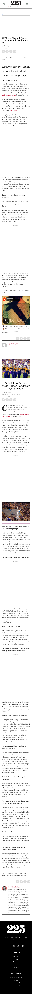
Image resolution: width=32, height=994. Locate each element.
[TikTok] (18, 946)
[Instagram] (13, 946)
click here (13, 110)
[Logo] (16, 3)
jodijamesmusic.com (9, 95)
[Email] (14, 51)
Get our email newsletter (16, 7)
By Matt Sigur (13, 344)
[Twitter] (3, 51)
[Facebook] (7, 51)
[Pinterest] (10, 51)
